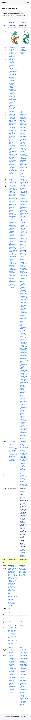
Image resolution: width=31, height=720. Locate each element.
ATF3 (23, 567)
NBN (12, 581)
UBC (15, 601)
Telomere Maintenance (12, 180)
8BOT (15, 643)
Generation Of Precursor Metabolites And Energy (24, 201)
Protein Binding (12, 136)
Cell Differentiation (23, 274)
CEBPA (13, 571)
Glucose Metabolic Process (22, 195)
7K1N (14, 633)
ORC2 (9, 584)
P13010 (9, 621)
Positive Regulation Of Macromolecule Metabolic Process (23, 690)
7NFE (9, 636)
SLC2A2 (25, 573)
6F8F (20, 625)
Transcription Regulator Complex (23, 685)
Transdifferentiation (24, 382)
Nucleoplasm (12, 61)
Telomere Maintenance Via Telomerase (13, 210)
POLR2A (13, 589)
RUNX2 (9, 593)
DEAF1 (14, 574)
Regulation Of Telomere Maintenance (12, 223)
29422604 (22, 552)
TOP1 (12, 599)
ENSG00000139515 (23, 617)
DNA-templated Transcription (23, 205)
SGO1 (12, 593)
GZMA (9, 577)
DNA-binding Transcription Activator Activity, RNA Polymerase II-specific (23, 134)
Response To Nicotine (23, 308)
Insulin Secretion (24, 272)
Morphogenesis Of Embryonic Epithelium (23, 269)
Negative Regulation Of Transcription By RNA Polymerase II (24, 182)
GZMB (12, 577)
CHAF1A (10, 573)
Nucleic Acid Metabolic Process (12, 652)
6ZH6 (9, 630)
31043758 (22, 513)
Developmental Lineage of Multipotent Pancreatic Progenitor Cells (24, 468)
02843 (20, 612)
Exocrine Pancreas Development (23, 281)
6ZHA (11, 630)
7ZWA (9, 640)
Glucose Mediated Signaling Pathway (22, 260)
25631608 (22, 528)
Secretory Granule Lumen (12, 89)
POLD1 (13, 587)
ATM (9, 568)
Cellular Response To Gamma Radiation (12, 276)
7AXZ (9, 631)
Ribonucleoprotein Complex (13, 107)
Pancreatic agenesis (22, 480)
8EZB (12, 645)
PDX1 (23, 22)
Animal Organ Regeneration (23, 289)
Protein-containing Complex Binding (13, 164)
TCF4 (9, 598)
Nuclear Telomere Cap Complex (12, 53)
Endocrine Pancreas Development (23, 286)
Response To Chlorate (23, 255)
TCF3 (23, 574)
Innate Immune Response (12, 234)
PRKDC (9, 590)
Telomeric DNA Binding (12, 160)
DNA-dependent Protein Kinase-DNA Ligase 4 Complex (13, 74)
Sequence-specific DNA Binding (23, 149)
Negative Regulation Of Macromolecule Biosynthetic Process (12, 216)
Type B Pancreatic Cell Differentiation (23, 191)
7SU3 (15, 636)
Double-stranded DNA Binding (13, 126)
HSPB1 (12, 578)
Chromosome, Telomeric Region (12, 49)
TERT (9, 599)
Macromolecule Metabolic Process (12, 683)
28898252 (22, 545)
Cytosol (11, 67)
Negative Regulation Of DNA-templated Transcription (12, 245)
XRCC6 (15, 604)
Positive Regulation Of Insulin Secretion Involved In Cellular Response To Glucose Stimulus (24, 316)
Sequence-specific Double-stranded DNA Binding (24, 168)
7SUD (9, 637)
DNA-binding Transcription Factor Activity (23, 145)
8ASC (12, 642)
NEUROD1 (24, 570)
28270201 (22, 539)
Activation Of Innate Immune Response (12, 186)
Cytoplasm (11, 65)
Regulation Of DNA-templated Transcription (23, 209)
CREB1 (20, 568)
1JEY (12, 625)
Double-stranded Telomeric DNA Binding (13, 130)
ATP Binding (12, 138)
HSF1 (9, 578)
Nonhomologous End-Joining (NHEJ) (13, 456)
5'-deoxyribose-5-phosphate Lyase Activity (13, 172)
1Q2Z (15, 625)
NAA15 (9, 581)
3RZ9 (12, 627)
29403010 (22, 518)
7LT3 (11, 634)
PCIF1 (23, 571)
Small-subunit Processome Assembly (12, 228)
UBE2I (9, 602)
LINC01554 (10, 580)
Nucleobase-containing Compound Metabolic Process (12, 689)
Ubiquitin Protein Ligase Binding (13, 154)
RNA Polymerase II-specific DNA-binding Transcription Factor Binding (23, 160)
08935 (9, 612)
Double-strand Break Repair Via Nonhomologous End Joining (13, 199)
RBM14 (9, 592)
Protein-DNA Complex (12, 86)
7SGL (12, 636)
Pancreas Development (23, 277)
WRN (12, 604)
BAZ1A (14, 568)
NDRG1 (13, 583)
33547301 (22, 503)
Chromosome (12, 62)
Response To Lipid (23, 302)
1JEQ (9, 625)
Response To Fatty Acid (23, 397)
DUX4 (9, 576)
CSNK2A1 (10, 574)
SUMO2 (13, 595)
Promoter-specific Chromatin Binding (22, 174)
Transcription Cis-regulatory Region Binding (12, 115)
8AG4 (15, 640)
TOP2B (9, 601)
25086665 (22, 549)
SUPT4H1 (10, 596)
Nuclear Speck (23, 55)
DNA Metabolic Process (12, 648)
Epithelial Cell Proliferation (23, 371)
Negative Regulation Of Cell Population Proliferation (23, 238)
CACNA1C (10, 561)
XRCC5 (12, 22)
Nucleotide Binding (11, 111)
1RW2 (9, 627)
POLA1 (9, 587)
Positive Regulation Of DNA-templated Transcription (23, 353)
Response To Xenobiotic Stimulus (23, 243)
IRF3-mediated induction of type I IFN (13, 451)
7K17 (15, 631)
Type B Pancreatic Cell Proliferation (23, 342)
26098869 (22, 550)
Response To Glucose (23, 246)
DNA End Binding (11, 168)
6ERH (15, 628)
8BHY (12, 643)
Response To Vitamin (23, 299)
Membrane (11, 77)
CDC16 (9, 571)
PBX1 (20, 571)
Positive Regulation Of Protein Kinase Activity (12, 239)
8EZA (9, 645)
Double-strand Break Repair (12, 194)
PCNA (9, 586)
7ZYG (12, 640)
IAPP (23, 568)
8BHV (9, 643)
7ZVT (14, 639)
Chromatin (22, 47)
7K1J (9, 633)
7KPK (22, 625)
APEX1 (13, 567)
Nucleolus (11, 64)
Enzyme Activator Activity (11, 141)
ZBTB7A (10, 605)
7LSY (9, 634)
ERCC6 (15, 576)
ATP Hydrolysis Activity (13, 151)
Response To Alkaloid (23, 338)
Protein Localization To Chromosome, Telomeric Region (12, 265)
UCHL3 (12, 602)
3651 (20, 608)
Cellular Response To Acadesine (23, 420)
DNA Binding (12, 118)
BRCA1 (9, 570)
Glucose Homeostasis (23, 332)
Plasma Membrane (11, 69)
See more (10, 693)
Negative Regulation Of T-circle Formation (13, 281)
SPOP (20, 574)
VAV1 (9, 604)
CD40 (12, 570)
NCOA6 (9, 583)
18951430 (23, 511)
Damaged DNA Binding (12, 123)
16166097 (22, 13)
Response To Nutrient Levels (23, 292)
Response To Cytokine (23, 305)
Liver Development (23, 187)
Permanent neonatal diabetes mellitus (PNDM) (24, 476)
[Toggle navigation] (27, 2)
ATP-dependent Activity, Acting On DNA (12, 145)
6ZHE (15, 630)
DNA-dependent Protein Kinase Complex (13, 96)
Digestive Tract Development (23, 365)
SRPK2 (9, 595)
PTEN (13, 590)
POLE (9, 589)
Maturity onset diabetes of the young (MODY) (23, 484)
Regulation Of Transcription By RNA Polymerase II (24, 214)
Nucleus (11, 59)
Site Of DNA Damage (12, 104)
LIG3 (16, 578)
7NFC (14, 634)
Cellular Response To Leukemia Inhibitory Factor (13, 287)
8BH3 (15, 642)
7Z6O (12, 637)
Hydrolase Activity (11, 148)
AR (16, 567)
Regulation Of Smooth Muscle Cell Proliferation (13, 250)
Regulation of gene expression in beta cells (24, 443)
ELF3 (12, 576)
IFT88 (20, 561)
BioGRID (12, 15)
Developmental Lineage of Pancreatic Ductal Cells (23, 461)
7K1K (11, 633)
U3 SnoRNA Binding (12, 157)
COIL (13, 573)
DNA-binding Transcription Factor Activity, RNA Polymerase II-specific (23, 125)
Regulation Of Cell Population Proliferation (23, 329)
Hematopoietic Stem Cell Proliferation (12, 271)
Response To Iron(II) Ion (23, 252)
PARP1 (12, 584)
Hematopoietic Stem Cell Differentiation (12, 259)
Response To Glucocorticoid (23, 379)
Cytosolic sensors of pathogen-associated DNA (13, 446)
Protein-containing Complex (11, 83)
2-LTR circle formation (12, 442)
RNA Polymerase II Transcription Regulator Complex (23, 670)
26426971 (22, 522)
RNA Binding (12, 133)
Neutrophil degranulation (12, 459)
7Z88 (9, 639)
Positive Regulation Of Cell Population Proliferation (23, 232)
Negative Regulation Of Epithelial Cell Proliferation (23, 375)
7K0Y (12, 631)
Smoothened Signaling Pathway (23, 223)
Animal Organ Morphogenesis (23, 249)
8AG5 (9, 642)
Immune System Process (13, 190)
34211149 (22, 497)
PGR (15, 586)
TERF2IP (12, 598)
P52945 (20, 621)
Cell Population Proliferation (23, 227)
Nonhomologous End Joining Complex (13, 101)
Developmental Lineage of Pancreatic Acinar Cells (23, 455)
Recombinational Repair (13, 182)
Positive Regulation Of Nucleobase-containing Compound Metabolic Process (12, 671)
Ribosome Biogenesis (11, 231)
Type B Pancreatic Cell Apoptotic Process (23, 402)
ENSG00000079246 (12, 617)
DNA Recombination (12, 203)
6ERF (9, 628)
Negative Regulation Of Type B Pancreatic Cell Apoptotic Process (23, 434)
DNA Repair (12, 192)
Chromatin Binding (22, 141)
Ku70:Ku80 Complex (11, 92)
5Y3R (15, 627)
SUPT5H (15, 596)
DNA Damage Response (12, 206)
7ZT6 (11, 639)
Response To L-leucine (23, 335)
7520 (9, 608)
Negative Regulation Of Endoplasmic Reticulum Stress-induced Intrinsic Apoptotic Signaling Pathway (23, 411)
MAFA (20, 570)
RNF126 (13, 592)
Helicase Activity (13, 135)
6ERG (12, 628)
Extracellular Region (12, 57)
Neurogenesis (12, 220)
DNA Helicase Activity (12, 120)
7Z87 (15, 637)
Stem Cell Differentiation (23, 368)
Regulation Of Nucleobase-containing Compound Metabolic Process (12, 661)
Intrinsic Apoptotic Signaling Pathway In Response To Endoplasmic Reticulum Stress (23, 390)
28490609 (22, 491)
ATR (11, 568)
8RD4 (15, 645)
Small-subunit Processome (12, 79)
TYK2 (12, 601)
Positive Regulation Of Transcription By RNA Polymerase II (24, 360)
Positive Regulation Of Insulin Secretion (24, 296)
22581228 (22, 527)
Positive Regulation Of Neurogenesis (12, 255)
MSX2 (14, 580)
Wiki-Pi (4, 2)
